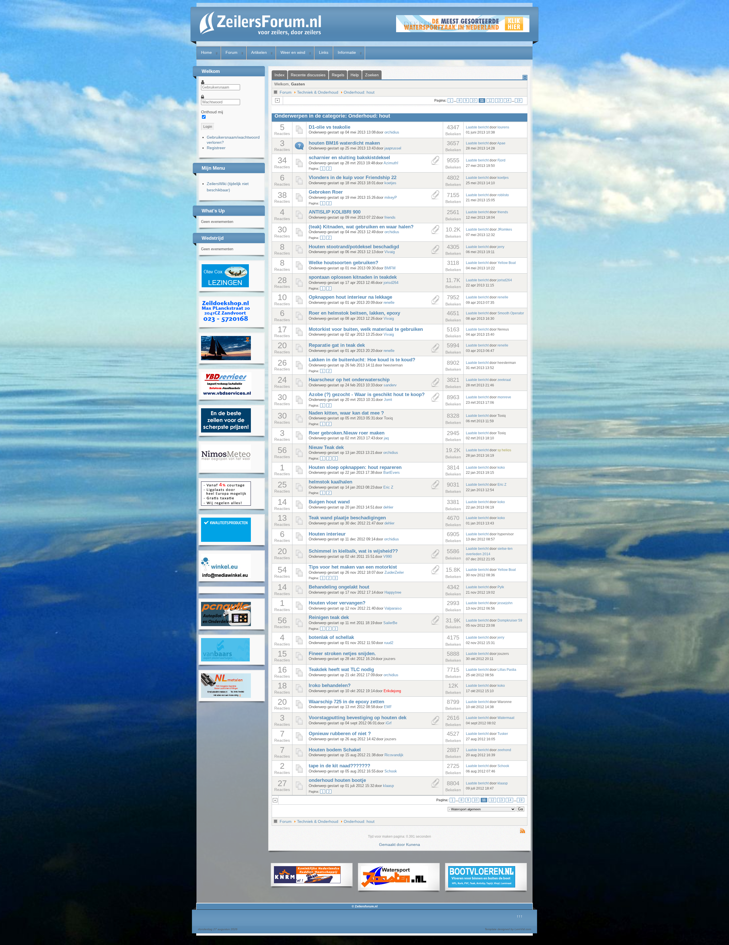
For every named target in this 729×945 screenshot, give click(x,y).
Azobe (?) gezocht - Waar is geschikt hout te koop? (367, 394)
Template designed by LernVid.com (508, 929)
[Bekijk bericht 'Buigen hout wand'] (299, 508)
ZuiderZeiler (394, 573)
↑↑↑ (520, 916)
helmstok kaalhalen (330, 482)
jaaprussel (392, 148)
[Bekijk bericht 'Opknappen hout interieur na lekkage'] (299, 303)
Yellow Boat (506, 263)
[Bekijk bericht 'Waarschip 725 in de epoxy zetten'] (299, 707)
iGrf (389, 723)
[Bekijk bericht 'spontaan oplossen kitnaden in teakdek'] (299, 286)
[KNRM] (307, 882)
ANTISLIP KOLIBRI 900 (335, 212)
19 (519, 101)
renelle (389, 303)
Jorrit (388, 400)
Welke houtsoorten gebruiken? (343, 262)
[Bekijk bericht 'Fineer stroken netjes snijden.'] (299, 659)
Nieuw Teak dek (326, 447)
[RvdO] (225, 286)
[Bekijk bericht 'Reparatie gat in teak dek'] (299, 351)
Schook (390, 771)
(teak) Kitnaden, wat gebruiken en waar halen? (361, 226)
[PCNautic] (226, 624)
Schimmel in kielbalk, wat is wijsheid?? (353, 551)
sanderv (390, 385)
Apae (501, 143)
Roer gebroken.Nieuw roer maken (346, 433)
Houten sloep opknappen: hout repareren (355, 467)
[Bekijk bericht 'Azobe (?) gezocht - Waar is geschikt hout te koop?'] (299, 403)
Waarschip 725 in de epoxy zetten (346, 701)
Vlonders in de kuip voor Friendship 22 (352, 177)
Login (207, 127)
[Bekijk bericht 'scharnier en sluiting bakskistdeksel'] (299, 166)
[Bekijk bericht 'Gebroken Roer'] (299, 200)
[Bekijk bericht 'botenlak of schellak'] (299, 643)
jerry (500, 247)
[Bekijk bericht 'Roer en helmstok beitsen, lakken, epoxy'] (299, 319)
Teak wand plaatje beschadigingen (347, 517)
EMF (388, 707)
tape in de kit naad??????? (339, 765)
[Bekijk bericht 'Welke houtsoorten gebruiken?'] (299, 269)
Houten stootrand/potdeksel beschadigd (354, 246)
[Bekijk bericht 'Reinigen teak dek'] (299, 626)
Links (323, 52)
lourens (503, 127)
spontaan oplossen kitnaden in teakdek (353, 277)
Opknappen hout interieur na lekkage (350, 297)
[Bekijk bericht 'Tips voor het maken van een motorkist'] (299, 575)
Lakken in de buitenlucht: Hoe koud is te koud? (362, 359)
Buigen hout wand (329, 502)
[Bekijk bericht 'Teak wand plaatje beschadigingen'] (299, 524)
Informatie (347, 52)
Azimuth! (391, 163)
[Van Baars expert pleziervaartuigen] (225, 660)
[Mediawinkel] (226, 576)
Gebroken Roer (326, 192)
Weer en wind (292, 52)
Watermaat (505, 717)
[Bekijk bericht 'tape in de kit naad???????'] (299, 772)
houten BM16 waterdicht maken (344, 143)
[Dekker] (462, 30)
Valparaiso (393, 608)
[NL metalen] (226, 696)
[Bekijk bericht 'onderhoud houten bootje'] (299, 789)
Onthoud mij (212, 112)
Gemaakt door (392, 844)
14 (507, 101)
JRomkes (504, 229)
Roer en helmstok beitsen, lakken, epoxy (354, 313)
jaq (386, 438)
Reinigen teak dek (329, 617)
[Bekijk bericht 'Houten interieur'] (299, 540)
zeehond (504, 750)
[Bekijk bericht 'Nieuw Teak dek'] (299, 456)
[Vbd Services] (226, 395)
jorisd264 (391, 283)
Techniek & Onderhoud (317, 92)
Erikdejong (392, 691)
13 (499, 101)
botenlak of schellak (331, 637)
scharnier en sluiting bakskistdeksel (349, 157)
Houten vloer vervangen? (337, 603)
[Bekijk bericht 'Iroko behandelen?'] (299, 691)
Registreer (216, 147)
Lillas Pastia (506, 669)
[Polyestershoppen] (226, 540)
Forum (231, 52)
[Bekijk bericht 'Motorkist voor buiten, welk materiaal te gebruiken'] (299, 335)
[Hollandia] (226, 358)
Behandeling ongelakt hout (339, 587)
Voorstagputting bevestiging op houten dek (357, 717)
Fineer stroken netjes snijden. (342, 653)
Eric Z (388, 487)
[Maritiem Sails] (226, 431)
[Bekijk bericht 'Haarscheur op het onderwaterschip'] (299, 386)
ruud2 (388, 643)
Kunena (413, 844)
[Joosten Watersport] (394, 886)
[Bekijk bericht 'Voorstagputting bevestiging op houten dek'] (299, 723)
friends (390, 218)
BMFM (390, 268)
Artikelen (259, 52)
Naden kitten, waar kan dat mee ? (346, 413)
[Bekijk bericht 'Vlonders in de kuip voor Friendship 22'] (299, 183)
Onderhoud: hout (359, 92)
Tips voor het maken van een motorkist (353, 567)
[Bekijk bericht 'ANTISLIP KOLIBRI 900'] (299, 218)
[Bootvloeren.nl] (481, 886)
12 (490, 101)
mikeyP (390, 198)
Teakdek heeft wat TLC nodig (341, 669)
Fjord (501, 160)
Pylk (500, 587)
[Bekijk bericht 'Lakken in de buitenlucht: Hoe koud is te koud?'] (299, 368)
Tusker (502, 733)
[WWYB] (226, 504)
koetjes (390, 183)
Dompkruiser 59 (509, 620)
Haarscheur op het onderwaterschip (349, 379)
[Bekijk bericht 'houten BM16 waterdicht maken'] (299, 149)
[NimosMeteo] (226, 468)
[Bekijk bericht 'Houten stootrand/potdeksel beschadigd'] (299, 252)
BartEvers (391, 473)
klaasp (388, 786)
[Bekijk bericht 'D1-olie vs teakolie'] (299, 133)
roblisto (503, 195)
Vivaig (389, 252)
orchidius (391, 132)
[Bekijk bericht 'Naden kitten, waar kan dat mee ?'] (299, 421)
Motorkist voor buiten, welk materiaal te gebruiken (366, 329)
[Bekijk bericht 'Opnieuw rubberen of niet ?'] (299, 739)
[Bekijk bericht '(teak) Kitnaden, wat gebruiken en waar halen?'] (299, 235)
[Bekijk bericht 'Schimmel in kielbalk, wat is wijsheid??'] (299, 557)
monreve (504, 397)
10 (474, 101)
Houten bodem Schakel (335, 750)
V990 (387, 557)
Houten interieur (327, 534)
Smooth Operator (510, 313)
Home (206, 52)
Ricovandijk (394, 755)
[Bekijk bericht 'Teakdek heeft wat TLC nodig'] (299, 675)
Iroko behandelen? (330, 685)
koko (501, 467)
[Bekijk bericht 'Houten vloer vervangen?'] (299, 609)
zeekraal (504, 380)
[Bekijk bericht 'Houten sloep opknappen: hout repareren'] (299, 473)
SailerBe (390, 623)
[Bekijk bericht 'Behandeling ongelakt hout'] (299, 593)
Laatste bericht (477, 127)
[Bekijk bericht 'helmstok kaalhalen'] (299, 490)
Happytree (392, 593)
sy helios (504, 450)
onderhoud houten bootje (337, 780)
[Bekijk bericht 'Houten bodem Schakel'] (299, 755)
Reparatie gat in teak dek (337, 345)
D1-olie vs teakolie (329, 127)
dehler (388, 507)
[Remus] (226, 322)
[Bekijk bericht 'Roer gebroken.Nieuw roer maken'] (299, 438)
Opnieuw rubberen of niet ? (340, 733)
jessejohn (505, 603)
